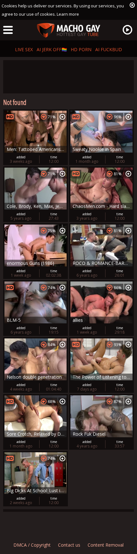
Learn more (68, 14)
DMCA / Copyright (32, 545)
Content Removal (106, 545)
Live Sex (24, 49)
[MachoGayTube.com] (68, 30)
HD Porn (81, 49)
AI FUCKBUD (108, 49)
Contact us (69, 545)
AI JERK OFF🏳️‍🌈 (52, 49)
